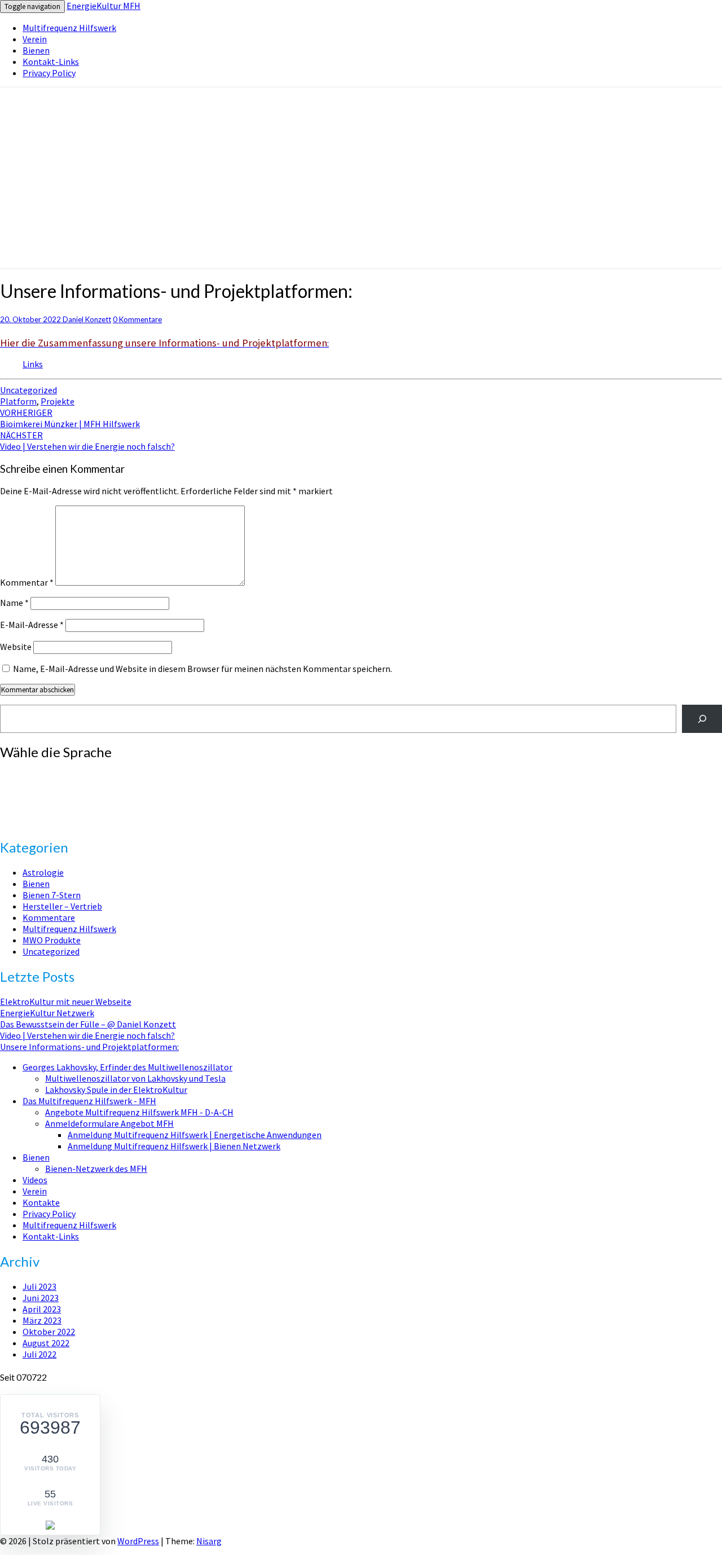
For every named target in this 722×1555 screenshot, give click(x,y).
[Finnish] (16, 787)
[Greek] (50, 787)
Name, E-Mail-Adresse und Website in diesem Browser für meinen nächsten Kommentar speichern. (202, 668)
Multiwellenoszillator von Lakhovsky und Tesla (135, 1078)
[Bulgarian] (16, 775)
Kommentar (27, 582)
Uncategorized (28, 390)
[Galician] (39, 787)
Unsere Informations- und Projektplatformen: (89, 1046)
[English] (5, 787)
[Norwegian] (73, 798)
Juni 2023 (41, 1297)
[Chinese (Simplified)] (39, 775)
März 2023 (42, 1320)
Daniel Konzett (87, 319)
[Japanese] (28, 798)
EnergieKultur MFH (103, 5)
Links (33, 364)
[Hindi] (84, 787)
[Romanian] (28, 809)
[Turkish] (5, 820)
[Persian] (84, 798)
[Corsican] (50, 775)
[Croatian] (61, 775)
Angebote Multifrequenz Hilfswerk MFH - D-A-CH (139, 1112)
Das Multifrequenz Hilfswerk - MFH (89, 1100)
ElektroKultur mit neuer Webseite (65, 1001)
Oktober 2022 (49, 1331)
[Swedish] (73, 809)
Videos (35, 1179)
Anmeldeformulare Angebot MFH (109, 1123)
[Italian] (16, 798)
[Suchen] (702, 718)
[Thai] (84, 809)
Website (16, 646)
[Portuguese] (16, 809)
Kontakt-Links (51, 61)
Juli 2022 (39, 1354)
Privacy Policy (49, 72)
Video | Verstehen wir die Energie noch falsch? (87, 440)
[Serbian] (50, 809)
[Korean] (39, 798)
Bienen (36, 50)
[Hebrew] (73, 787)
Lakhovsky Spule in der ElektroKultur (116, 1089)
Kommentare (49, 917)
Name (14, 602)
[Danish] (84, 775)
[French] (28, 787)
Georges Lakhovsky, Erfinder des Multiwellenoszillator (127, 1067)
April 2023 (42, 1309)
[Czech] (73, 775)
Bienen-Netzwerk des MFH (96, 1168)
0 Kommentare (137, 319)
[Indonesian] (5, 798)
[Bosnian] (5, 775)
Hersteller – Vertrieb (62, 906)
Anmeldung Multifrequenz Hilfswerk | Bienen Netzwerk (174, 1146)
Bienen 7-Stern (52, 895)
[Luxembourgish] (50, 798)
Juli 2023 (39, 1286)
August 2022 (46, 1342)
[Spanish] (61, 809)
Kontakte (41, 1202)
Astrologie (43, 872)
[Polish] (5, 809)
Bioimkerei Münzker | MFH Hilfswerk (70, 418)
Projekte (57, 401)
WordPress (138, 1541)
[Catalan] (28, 775)
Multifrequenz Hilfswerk (69, 27)
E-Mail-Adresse (32, 624)
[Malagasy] (61, 798)
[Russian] (39, 809)
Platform (18, 401)
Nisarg (209, 1541)
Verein (35, 39)
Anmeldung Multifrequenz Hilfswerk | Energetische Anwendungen (195, 1134)
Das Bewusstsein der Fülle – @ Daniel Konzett (88, 1024)
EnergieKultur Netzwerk (47, 1012)
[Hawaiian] (61, 787)
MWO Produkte (52, 940)
